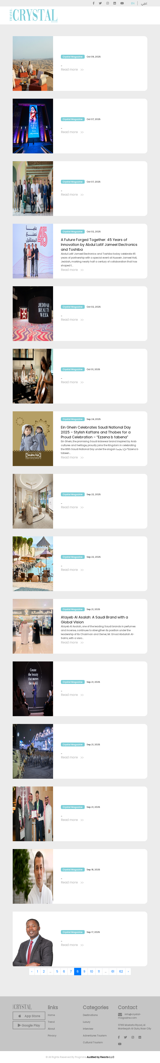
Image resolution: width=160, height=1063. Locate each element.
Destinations (90, 1015)
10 (91, 971)
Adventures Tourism (95, 1035)
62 (121, 971)
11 (99, 971)
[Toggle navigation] (144, 16)
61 (112, 971)
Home (51, 1015)
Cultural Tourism (93, 1042)
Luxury (86, 1022)
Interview (88, 1028)
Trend (51, 1022)
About (51, 1028)
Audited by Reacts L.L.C (100, 1057)
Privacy (52, 1035)
